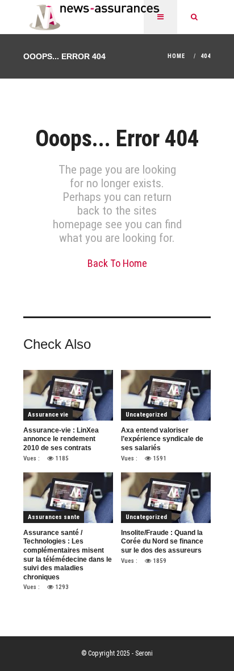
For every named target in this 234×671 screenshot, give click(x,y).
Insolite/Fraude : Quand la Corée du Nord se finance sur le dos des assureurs (162, 541)
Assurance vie (48, 414)
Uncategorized (146, 414)
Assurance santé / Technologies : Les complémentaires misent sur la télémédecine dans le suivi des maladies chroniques (67, 555)
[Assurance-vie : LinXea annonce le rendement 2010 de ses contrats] (68, 395)
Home (176, 56)
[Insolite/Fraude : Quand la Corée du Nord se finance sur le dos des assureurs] (166, 497)
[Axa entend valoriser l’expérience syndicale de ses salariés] (166, 395)
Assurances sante (54, 517)
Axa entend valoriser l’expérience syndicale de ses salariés (162, 439)
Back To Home (117, 263)
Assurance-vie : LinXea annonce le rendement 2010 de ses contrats (61, 439)
